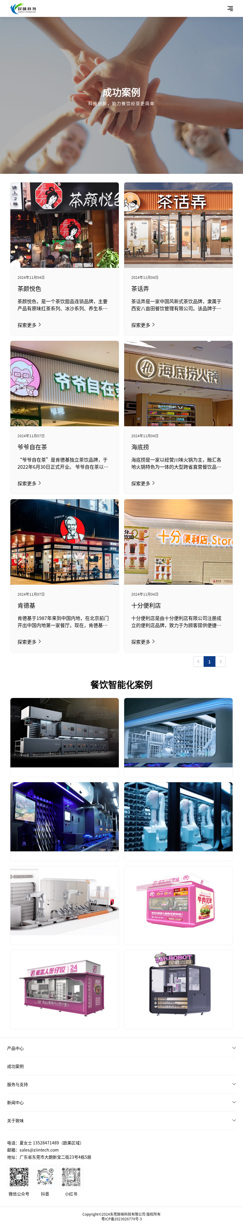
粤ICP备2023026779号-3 (121, 1218)
